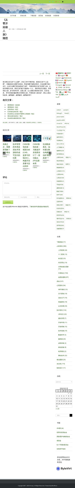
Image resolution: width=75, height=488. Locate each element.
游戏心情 (60, 205)
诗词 (68, 218)
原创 (20, 122)
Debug (59, 113)
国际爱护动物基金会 (63, 436)
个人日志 (61, 130)
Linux (59, 123)
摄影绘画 (60, 188)
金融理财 (60, 228)
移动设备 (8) (62, 347)
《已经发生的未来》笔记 (14, 112)
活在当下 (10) (62, 298)
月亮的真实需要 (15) (63, 268)
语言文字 (60, 222)
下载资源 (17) (61, 242)
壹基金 (59, 441)
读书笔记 (33, 122)
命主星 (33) (62, 258)
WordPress (61, 127)
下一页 (48, 74)
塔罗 (68, 164)
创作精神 (60, 154)
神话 (66, 212)
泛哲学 (60, 201)
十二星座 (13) (62, 254)
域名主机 (60, 164)
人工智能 (60, 147)
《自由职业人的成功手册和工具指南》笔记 (20, 114)
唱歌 (68, 157)
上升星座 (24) (62, 250)
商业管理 (28, 122)
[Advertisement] (37, 54)
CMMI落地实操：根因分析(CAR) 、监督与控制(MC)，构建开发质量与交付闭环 (26, 155)
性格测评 (60, 181)
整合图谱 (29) (61, 360)
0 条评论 (39, 122)
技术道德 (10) (62, 331)
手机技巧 (60, 184)
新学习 (60, 195)
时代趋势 (60, 198)
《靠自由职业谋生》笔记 (14, 116)
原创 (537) (60, 281)
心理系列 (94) (61, 285)
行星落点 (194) (63, 273)
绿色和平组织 (61, 449)
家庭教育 (60, 167)
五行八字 (60, 144)
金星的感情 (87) (63, 277)
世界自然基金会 (62, 432)
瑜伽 (68, 205)
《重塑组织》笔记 (12, 107)
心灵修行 (61, 171)
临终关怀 (60, 137)
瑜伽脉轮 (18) (62, 302)
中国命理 (60, 134)
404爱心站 (60, 428)
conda (65, 110)
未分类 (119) (61, 364)
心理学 (60, 174)
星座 (68, 198)
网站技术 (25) (62, 355)
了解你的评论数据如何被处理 (38, 207)
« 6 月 (57, 409)
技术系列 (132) (61, 310)
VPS (66, 123)
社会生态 (60, 208)
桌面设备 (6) (62, 343)
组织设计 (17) (61, 368)
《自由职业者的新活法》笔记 (15, 118)
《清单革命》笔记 (12, 109)
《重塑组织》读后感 (13, 105)
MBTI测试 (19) (63, 289)
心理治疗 (60, 178)
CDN (59, 110)
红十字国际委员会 (62, 445)
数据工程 (60, 191)
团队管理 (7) (62, 318)
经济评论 (60, 215)
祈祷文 (59, 212)
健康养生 (60, 151)
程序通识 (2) (62, 351)
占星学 (60, 157)
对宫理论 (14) (62, 263)
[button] (62, 15)
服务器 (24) (62, 339)
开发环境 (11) (62, 322)
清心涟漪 (5, 122)
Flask (66, 113)
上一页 (41, 74)
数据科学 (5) (62, 335)
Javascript (60, 117)
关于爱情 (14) (62, 294)
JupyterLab (61, 120)
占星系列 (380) (61, 246)
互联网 (60, 140)
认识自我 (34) (62, 306)
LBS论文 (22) (62, 314)
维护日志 (60, 218)
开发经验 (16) (62, 327)
